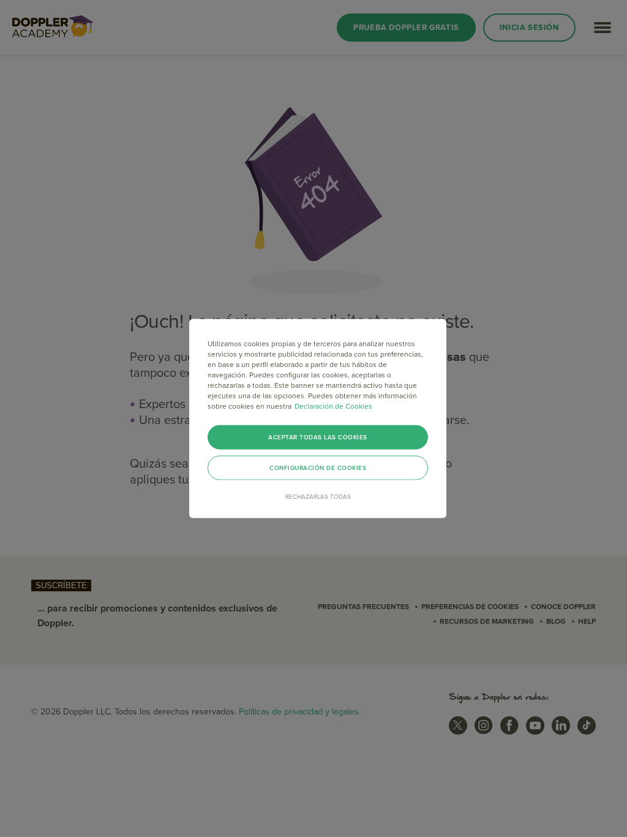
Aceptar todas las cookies (317, 437)
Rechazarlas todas (318, 497)
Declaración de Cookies (333, 406)
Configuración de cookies (317, 468)
